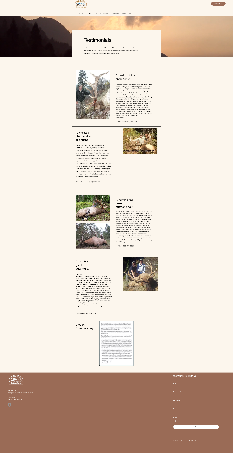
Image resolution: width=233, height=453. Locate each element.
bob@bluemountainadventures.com (20, 393)
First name (177, 392)
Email (174, 409)
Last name (177, 400)
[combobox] (196, 387)
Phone (175, 417)
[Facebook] (9, 405)
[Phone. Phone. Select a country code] (176, 421)
